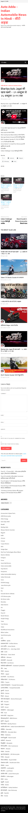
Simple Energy (5, 618)
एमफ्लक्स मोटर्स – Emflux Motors (9, 643)
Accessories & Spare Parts (8, 513)
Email (3, 422)
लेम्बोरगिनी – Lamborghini (7, 768)
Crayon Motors (5, 544)
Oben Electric (4, 605)
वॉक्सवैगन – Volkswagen (7, 776)
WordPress (23, 809)
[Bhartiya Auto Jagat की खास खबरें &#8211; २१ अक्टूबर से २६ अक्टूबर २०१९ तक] (18, 180)
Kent (2, 588)
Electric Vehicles (5, 555)
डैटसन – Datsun (5, 693)
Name (2, 415)
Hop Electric (4, 569)
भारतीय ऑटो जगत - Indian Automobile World (11, 85)
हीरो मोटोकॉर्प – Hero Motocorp (9, 790)
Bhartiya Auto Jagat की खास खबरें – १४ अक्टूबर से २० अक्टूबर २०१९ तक (6, 202)
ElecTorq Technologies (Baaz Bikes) (11, 552)
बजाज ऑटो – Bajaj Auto (7, 715)
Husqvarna (4, 571)
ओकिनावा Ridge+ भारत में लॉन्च (9, 325)
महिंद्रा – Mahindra (6, 735)
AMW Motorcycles (6, 516)
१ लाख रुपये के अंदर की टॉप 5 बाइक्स (11, 301)
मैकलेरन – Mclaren (5, 749)
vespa (2, 627)
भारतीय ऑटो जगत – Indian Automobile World (13, 726)
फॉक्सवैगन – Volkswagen (7, 710)
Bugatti (3, 533)
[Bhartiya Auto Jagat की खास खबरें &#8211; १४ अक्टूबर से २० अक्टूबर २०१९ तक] (6, 197)
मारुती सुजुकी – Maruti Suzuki (8, 737)
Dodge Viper (4, 549)
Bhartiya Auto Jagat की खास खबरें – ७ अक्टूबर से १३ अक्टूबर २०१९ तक (6, 186)
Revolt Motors (5, 616)
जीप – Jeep (4, 668)
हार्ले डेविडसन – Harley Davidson (9, 787)
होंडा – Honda (4, 796)
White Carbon (4, 632)
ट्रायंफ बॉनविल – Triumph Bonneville (10, 688)
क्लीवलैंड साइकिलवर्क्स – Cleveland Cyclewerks (13, 665)
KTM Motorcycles (6, 596)
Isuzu (2, 580)
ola (2, 607)
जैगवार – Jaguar (5, 674)
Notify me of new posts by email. (10, 444)
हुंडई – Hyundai (5, 793)
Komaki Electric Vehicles (7, 593)
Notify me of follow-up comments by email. (13, 438)
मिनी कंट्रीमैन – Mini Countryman (9, 746)
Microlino (3, 602)
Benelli (3, 524)
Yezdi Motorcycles (6, 635)
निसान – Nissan (5, 696)
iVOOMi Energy (5, 582)
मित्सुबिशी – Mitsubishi (6, 743)
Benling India (4, 527)
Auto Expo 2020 (5, 521)
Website (3, 429)
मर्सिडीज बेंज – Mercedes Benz (9, 732)
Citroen (3, 541)
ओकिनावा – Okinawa (6, 657)
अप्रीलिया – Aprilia (5, 641)
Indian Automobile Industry (8, 574)
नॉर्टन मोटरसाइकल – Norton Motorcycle (11, 699)
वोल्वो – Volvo (4, 779)
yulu (2, 638)
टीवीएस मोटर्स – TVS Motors (8, 679)
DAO (2, 546)
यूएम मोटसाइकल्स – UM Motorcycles (10, 754)
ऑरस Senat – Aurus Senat (8, 654)
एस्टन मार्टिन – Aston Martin (8, 646)
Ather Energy (4, 519)
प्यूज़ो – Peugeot (5, 704)
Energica (3, 557)
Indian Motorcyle (5, 577)
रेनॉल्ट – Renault (5, 757)
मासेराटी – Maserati (6, 740)
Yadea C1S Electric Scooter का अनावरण (12, 277)
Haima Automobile (6, 566)
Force (2, 560)
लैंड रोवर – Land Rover (7, 771)
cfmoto (3, 538)
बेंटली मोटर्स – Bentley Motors (8, 724)
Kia (2, 591)
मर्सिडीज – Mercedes (6, 729)
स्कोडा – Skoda (5, 785)
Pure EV (3, 613)
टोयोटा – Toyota (5, 682)
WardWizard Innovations (7, 629)
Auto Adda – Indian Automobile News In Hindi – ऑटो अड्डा (13, 15)
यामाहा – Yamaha (5, 751)
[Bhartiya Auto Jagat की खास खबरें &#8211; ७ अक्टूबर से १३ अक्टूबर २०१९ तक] (6, 180)
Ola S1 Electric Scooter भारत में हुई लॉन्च (12, 375)
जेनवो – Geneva (5, 671)
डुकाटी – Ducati (5, 690)
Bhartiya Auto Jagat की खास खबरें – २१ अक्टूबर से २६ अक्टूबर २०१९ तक (18, 186)
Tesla (2, 621)
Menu (4, 62)
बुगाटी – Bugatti (5, 721)
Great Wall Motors (6, 563)
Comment (4, 393)
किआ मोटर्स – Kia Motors (7, 663)
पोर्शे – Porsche (5, 701)
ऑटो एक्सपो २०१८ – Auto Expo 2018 (10, 649)
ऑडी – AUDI (4, 652)
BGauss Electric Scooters (8, 530)
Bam (4, 810)
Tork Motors (4, 624)
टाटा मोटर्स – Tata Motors (7, 677)
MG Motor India (5, 599)
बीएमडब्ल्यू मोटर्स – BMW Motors (9, 718)
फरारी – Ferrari (5, 707)
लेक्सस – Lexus (5, 765)
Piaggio (3, 610)
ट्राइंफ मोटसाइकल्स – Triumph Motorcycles (12, 685)
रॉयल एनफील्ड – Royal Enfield (8, 760)
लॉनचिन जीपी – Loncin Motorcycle (10, 773)
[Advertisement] (14, 46)
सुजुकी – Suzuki (5, 782)
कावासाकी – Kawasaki (6, 660)
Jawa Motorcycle (5, 585)
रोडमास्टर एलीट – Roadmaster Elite (10, 762)
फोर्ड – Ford (4, 713)
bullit (2, 535)
